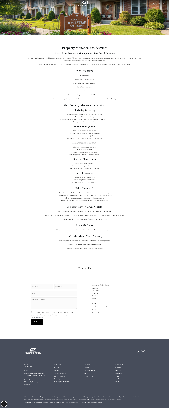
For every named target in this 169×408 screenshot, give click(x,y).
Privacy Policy (38, 317)
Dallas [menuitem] (117, 376)
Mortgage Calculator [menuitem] (61, 382)
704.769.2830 (145, 4)
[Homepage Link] (84, 4)
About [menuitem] (86, 368)
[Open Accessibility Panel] (4, 404)
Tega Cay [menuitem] (118, 370)
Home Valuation (130, 4)
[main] (84, 169)
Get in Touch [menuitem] (88, 376)
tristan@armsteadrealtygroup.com (34, 375)
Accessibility (57, 402)
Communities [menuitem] (32, 4)
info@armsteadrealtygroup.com (33, 373)
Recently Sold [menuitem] (58, 379)
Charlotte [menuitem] (118, 368)
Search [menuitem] (20, 4)
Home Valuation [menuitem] (59, 376)
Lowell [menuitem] (117, 379)
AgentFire (100, 402)
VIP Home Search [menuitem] (60, 373)
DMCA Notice (66, 402)
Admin (46, 402)
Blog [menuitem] (85, 373)
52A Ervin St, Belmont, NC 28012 (31, 383)
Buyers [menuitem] (56, 368)
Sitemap (51, 402)
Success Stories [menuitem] (89, 370)
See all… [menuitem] (117, 382)
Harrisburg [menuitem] (118, 373)
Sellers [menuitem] (56, 370)
